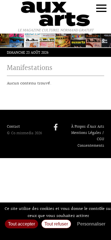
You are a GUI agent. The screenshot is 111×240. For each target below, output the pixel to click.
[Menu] (101, 8)
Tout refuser (56, 224)
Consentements (90, 146)
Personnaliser (91, 224)
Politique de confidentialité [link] (55, 233)
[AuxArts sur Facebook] (56, 127)
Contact (13, 127)
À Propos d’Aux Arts (87, 127)
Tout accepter (21, 224)
